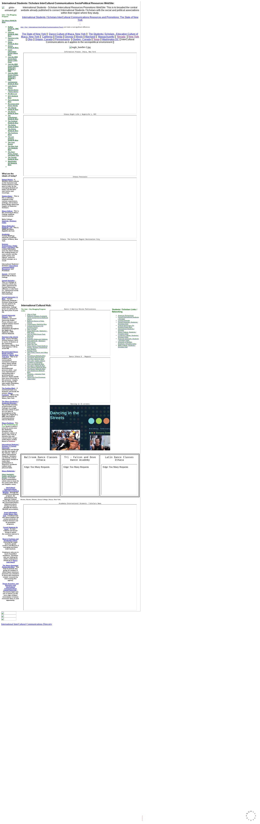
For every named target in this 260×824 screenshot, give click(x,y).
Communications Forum (55, 27)
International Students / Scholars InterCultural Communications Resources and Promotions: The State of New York (80, 18)
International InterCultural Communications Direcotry (26, 624)
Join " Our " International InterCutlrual (33, 27)
